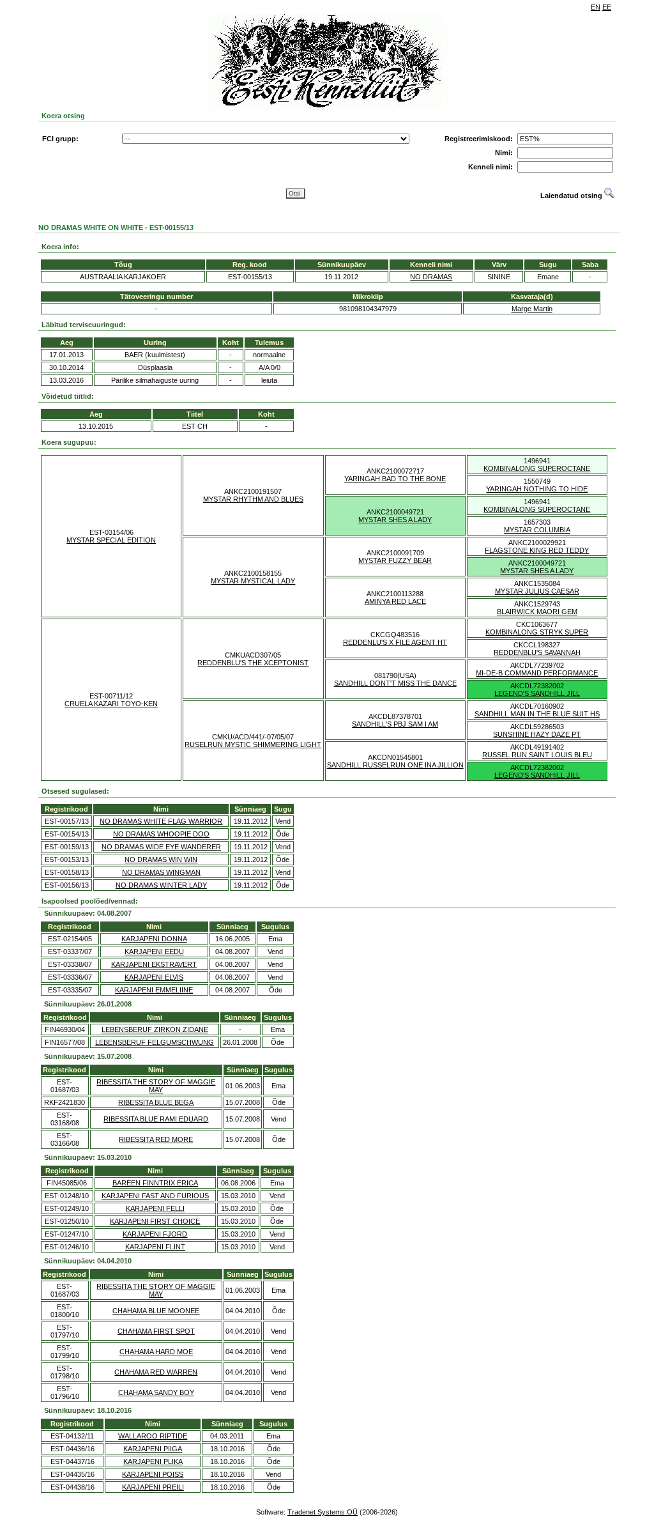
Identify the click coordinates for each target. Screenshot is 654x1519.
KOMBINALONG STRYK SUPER (536, 632)
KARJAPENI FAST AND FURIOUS (155, 1195)
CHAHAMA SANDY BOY (156, 1392)
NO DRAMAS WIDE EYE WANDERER (161, 847)
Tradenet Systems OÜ (322, 1512)
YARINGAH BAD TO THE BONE (395, 478)
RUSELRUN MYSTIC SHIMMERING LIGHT (253, 744)
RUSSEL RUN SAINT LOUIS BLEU (537, 755)
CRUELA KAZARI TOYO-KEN (111, 703)
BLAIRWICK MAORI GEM (537, 611)
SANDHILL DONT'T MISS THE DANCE (395, 683)
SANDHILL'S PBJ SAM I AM (395, 724)
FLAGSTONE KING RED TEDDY (537, 550)
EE (606, 7)
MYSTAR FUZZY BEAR (395, 560)
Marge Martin (532, 308)
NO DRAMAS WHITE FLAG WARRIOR (161, 821)
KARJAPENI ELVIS (154, 977)
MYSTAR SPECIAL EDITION (111, 540)
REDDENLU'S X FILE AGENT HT (395, 642)
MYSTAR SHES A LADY (395, 519)
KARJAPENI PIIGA (152, 1449)
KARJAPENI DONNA (154, 939)
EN (595, 7)
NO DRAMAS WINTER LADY (161, 885)
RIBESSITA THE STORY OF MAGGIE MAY (155, 1085)
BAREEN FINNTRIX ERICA (155, 1183)
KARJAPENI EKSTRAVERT (154, 964)
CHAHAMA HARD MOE (156, 1351)
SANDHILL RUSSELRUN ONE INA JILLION (395, 765)
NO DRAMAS (431, 277)
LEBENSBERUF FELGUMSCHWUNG (154, 1042)
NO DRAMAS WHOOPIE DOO (161, 834)
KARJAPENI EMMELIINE (154, 990)
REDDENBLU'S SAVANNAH (537, 652)
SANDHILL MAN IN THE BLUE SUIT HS (537, 714)
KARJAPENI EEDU (154, 951)
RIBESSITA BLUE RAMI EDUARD (155, 1119)
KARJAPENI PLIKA (153, 1461)
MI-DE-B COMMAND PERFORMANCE (537, 673)
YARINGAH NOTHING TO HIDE (537, 489)
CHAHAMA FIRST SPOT (156, 1331)
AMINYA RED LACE (395, 601)
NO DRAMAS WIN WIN (161, 859)
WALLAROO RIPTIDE (152, 1436)
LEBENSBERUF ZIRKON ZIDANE (155, 1029)
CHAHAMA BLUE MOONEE (155, 1311)
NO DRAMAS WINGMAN (161, 872)
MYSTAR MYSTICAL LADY (253, 581)
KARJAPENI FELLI (155, 1208)
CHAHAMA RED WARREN (155, 1372)
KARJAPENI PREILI (153, 1487)
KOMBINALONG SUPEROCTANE (536, 468)
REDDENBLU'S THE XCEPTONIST (252, 663)
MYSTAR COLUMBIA (537, 530)
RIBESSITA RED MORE (156, 1139)
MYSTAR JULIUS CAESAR (537, 591)
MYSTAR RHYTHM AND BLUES (253, 499)
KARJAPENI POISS (152, 1474)
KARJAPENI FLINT (155, 1247)
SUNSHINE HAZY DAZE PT (537, 734)
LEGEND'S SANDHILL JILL (537, 693)
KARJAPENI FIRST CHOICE (155, 1221)
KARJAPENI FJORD (155, 1234)
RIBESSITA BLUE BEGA (156, 1102)
